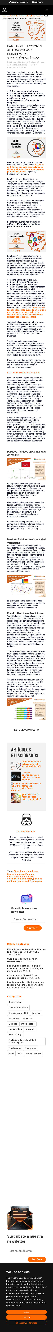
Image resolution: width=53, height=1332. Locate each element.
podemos (22, 881)
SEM (11, 1053)
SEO (19, 1053)
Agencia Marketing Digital (10, 16)
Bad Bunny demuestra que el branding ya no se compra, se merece (25, 968)
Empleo (36, 1013)
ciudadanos (32, 871)
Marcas (30, 1029)
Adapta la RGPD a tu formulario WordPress (31, 785)
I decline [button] (26, 1317)
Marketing (15, 1034)
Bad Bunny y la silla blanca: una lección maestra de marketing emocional (26, 985)
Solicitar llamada (19, 2)
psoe (34, 881)
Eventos (28, 1018)
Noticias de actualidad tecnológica (22, 1041)
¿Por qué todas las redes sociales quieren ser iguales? (31, 796)
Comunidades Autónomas (20, 874)
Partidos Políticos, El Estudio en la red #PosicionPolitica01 (32, 764)
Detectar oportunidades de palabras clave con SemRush (31, 776)
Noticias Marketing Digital (27, 16)
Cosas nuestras (18, 1007)
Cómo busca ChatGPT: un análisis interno (22, 976)
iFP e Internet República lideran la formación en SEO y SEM (26, 950)
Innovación (15, 1029)
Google (13, 1024)
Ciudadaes (19, 871)
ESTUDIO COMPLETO (26, 729)
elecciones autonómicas (20, 876)
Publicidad (15, 1048)
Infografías (28, 1024)
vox (40, 881)
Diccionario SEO (18, 1013)
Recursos (30, 1048)
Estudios (22, 65)
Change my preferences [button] (26, 1323)
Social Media (33, 1053)
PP (29, 881)
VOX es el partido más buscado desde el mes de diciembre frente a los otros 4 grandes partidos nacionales (25, 168)
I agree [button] (26, 1312)
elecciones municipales (19, 879)
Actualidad (39, 16)
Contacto (38, 2)
